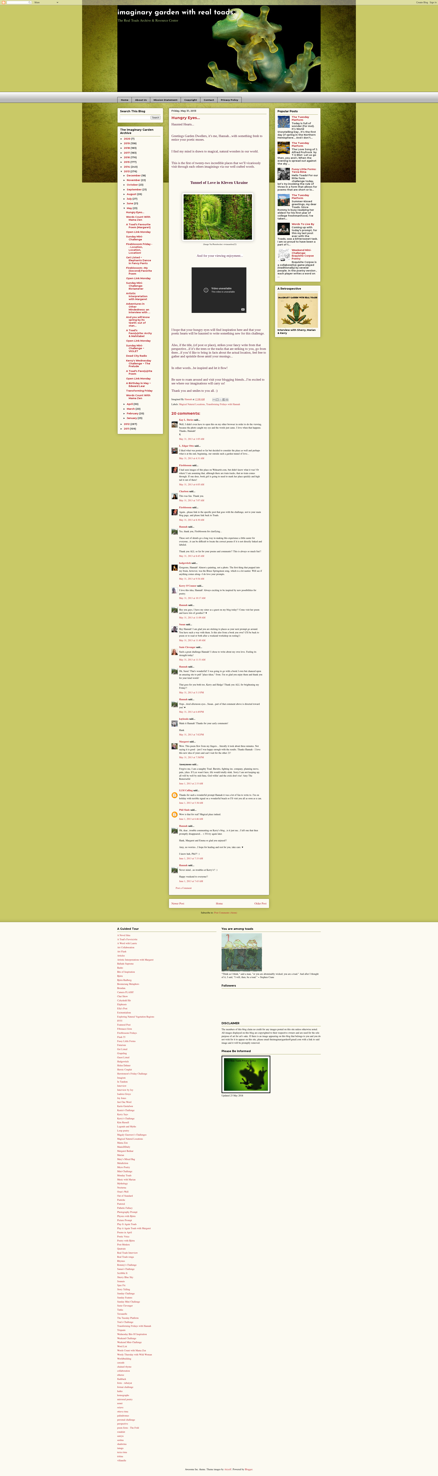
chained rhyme (124, 1366)
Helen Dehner (124, 1065)
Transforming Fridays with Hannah (223, 404)
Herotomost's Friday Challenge (132, 1073)
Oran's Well (122, 1191)
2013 (127, 171)
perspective (122, 1423)
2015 (127, 162)
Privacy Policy (229, 100)
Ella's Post (122, 1008)
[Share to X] (220, 399)
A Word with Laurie (127, 943)
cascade (120, 1362)
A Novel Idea (123, 935)
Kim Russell (123, 1122)
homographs (123, 1395)
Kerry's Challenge (125, 1118)
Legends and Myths (126, 1126)
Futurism (121, 1045)
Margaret (184, 741)
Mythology (122, 1183)
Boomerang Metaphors (128, 984)
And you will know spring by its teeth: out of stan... (138, 321)
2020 (127, 138)
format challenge (125, 1387)
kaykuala (184, 719)
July (129, 198)
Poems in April (124, 1232)
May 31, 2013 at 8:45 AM (191, 556)
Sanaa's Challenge (125, 1269)
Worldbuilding (124, 1358)
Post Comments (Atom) (225, 912)
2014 (127, 166)
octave (120, 1407)
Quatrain (121, 1248)
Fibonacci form (124, 1028)
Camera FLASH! (125, 992)
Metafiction (122, 1163)
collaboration (123, 1370)
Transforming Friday (139, 390)
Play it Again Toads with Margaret (134, 1228)
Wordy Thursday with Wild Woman (134, 1354)
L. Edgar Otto (186, 446)
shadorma (121, 1444)
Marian (120, 1155)
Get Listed (122, 1049)
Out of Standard (125, 1195)
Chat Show (122, 996)
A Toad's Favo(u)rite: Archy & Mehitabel (139, 333)
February (133, 413)
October (133, 184)
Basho (120, 967)
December (134, 175)
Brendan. (121, 988)
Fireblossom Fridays (127, 1032)
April (130, 404)
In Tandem (122, 1081)
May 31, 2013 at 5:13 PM (191, 692)
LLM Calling (186, 790)
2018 (127, 148)
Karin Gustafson (125, 1106)
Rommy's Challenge (127, 1264)
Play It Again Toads (127, 1224)
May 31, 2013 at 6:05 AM (191, 484)
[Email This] (214, 399)
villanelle (121, 1460)
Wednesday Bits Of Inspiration (132, 1334)
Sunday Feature (124, 1297)
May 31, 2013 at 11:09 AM (192, 617)
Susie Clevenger (187, 647)
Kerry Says (122, 1114)
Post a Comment (184, 888)
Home (124, 100)
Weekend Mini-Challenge (129, 1342)
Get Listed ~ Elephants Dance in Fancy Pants (138, 260)
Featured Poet (124, 1024)
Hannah (183, 526)
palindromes (123, 1415)
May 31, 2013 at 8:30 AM (191, 519)
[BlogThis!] (217, 399)
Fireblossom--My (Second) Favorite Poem (139, 270)
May (130, 208)
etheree (120, 1374)
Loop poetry (123, 1130)
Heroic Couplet (124, 1069)
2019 (127, 143)
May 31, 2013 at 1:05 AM (191, 439)
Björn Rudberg (124, 980)
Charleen (184, 491)
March (131, 408)
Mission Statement (165, 100)
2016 (127, 157)
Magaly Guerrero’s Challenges (131, 1134)
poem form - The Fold (128, 1427)
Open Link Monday (138, 232)
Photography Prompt (127, 1212)
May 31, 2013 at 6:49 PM (191, 711)
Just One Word (124, 1102)
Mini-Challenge (124, 1171)
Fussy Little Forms (126, 1041)
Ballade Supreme (125, 963)
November (134, 180)
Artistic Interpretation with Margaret (136, 296)
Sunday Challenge (126, 1293)
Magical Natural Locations (192, 404)
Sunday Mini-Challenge (134, 238)
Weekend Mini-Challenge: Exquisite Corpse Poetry (303, 254)
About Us (141, 100)
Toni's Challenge (125, 1322)
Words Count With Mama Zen (138, 218)
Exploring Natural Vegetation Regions (135, 1016)
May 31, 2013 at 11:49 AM (192, 640)
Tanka (120, 1309)
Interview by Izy (125, 1089)
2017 (127, 152)
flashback (121, 1379)
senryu (120, 1436)
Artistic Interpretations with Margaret (135, 959)
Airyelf (227, 1469)
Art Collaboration (125, 947)
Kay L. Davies (186, 420)
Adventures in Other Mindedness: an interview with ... (138, 308)
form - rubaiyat (124, 1382)
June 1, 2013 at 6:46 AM (191, 818)
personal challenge (126, 1419)
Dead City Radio (136, 355)
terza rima (122, 1452)
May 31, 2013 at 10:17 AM (192, 598)
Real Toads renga (125, 1256)
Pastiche (121, 1199)
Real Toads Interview (127, 1252)
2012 (127, 424)
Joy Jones (121, 1098)
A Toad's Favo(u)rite (127, 939)
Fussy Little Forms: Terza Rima (304, 171)
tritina (120, 1456)
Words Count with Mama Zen (131, 1350)
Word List (122, 1346)
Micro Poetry (123, 1167)
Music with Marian (126, 1179)
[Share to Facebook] (224, 399)
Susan (182, 624)
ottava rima (122, 1411)
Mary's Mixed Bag (126, 1159)
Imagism (121, 1077)
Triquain (121, 1330)
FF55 (119, 1020)
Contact (209, 100)
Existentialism (124, 1012)
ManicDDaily (123, 1146)
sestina (120, 1440)
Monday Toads (124, 1175)
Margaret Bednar (125, 1151)
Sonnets (121, 1281)
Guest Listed (123, 1057)
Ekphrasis (122, 1004)
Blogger (248, 1469)
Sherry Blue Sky (125, 1277)
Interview (121, 1085)
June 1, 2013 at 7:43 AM (191, 881)
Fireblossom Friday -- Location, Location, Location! (139, 248)
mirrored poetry (125, 1399)
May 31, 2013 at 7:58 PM (191, 757)
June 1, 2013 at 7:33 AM (191, 858)
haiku (120, 1391)
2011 (127, 428)
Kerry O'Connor (187, 585)
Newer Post (177, 903)
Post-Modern (123, 1244)
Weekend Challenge (126, 1338)
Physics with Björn (126, 1216)
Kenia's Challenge (125, 1110)
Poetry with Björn (126, 1240)
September (134, 189)
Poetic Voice (123, 1236)
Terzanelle (122, 1313)
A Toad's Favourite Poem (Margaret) (138, 226)
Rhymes (121, 1261)
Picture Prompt (124, 1220)
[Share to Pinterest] (227, 399)
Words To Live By (303, 224)
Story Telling (123, 1289)
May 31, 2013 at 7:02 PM (191, 734)
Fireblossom (185, 465)
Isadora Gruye (124, 1094)
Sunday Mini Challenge (128, 1301)
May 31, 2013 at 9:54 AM (191, 578)
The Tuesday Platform (300, 118)
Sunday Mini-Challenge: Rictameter (134, 285)
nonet (120, 1403)
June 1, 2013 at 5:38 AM (191, 802)
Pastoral (121, 1203)
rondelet (121, 1431)
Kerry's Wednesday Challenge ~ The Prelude (138, 363)
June (130, 203)
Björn (120, 975)
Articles (121, 955)
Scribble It (122, 1273)
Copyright (190, 100)
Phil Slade (184, 810)
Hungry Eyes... (135, 212)
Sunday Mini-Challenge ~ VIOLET (135, 348)
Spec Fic (121, 1285)
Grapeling (122, 1053)
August (132, 194)
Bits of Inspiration (126, 971)
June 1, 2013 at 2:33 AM (191, 783)
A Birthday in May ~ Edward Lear (138, 385)
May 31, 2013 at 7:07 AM (191, 500)
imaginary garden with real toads (175, 12)
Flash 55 (121, 1037)
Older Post (260, 903)
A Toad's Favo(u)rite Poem (139, 373)
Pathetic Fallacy (125, 1207)
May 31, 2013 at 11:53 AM (192, 659)
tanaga (120, 1448)
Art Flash (121, 951)
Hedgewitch (123, 1061)
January (132, 418)
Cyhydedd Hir (124, 1000)
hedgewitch (185, 563)
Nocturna (121, 1187)
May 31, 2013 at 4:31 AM (191, 458)
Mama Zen (122, 1142)
